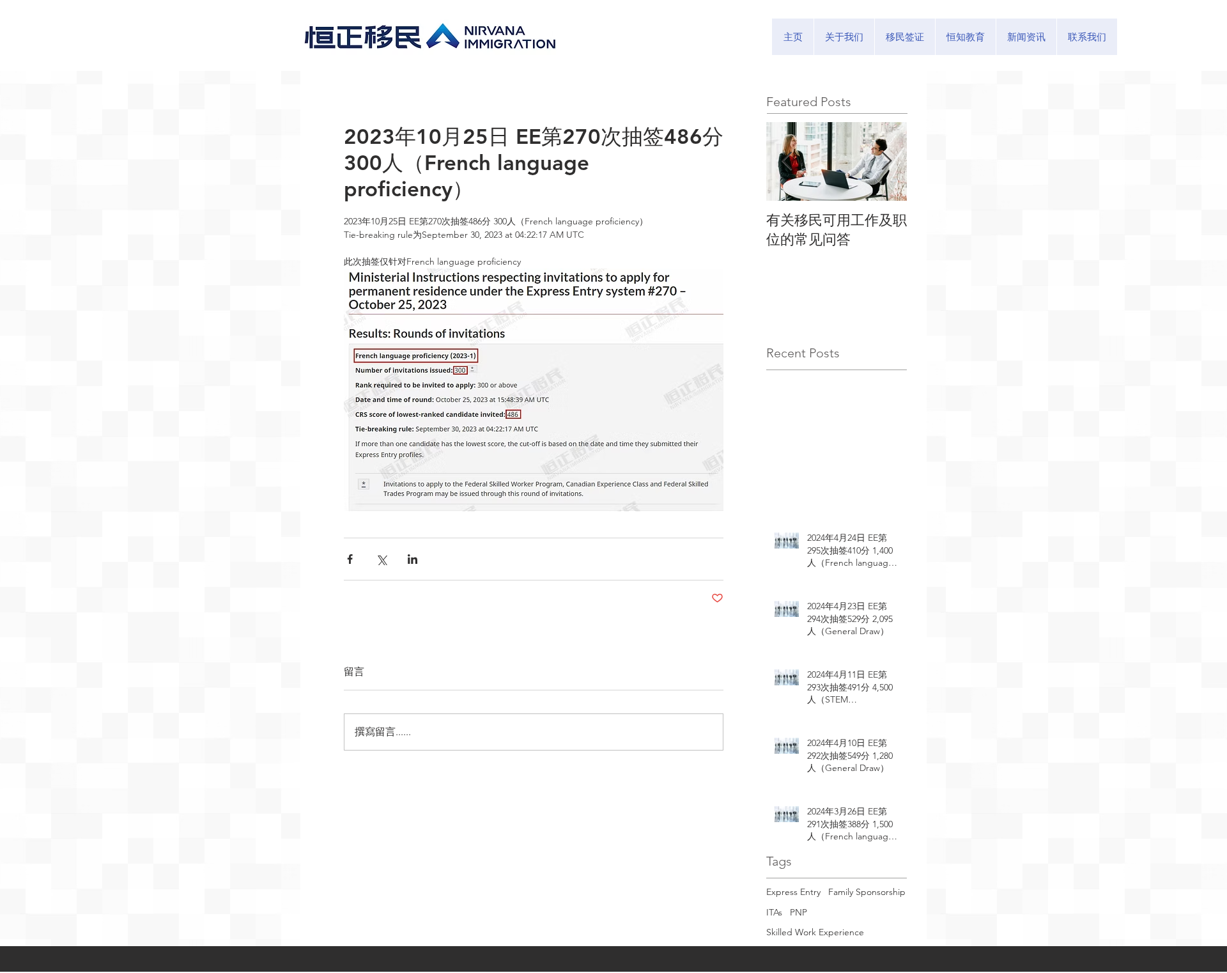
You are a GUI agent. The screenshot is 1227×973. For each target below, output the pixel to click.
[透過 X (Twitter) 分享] (381, 559)
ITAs (774, 912)
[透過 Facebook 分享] (350, 559)
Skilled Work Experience (815, 932)
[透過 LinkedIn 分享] (412, 559)
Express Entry (793, 892)
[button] (904, 37)
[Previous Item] (786, 161)
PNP (798, 912)
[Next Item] (886, 161)
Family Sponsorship (867, 892)
